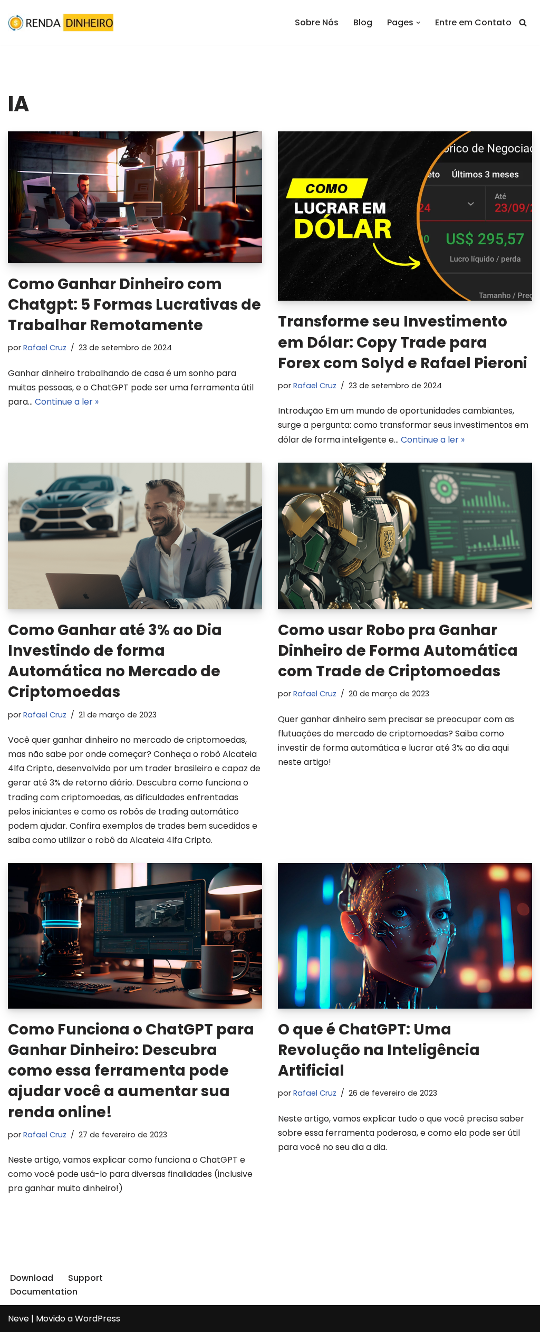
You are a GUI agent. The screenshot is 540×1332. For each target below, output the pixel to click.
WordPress (97, 1318)
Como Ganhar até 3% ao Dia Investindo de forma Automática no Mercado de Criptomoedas (115, 661)
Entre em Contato (473, 22)
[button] (418, 23)
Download (31, 1278)
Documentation (44, 1292)
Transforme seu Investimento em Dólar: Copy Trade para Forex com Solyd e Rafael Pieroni (402, 342)
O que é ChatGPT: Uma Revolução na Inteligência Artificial (379, 1050)
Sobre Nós (317, 22)
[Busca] (523, 22)
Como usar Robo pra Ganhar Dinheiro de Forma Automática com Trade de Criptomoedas (398, 651)
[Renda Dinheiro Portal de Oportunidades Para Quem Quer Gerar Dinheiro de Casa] (60, 22)
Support (85, 1278)
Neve (18, 1318)
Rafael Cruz (44, 347)
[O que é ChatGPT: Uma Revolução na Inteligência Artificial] (405, 935)
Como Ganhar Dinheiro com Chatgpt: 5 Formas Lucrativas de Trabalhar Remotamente (134, 305)
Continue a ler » (67, 402)
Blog (362, 22)
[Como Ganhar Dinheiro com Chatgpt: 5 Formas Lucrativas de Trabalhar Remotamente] (135, 197)
